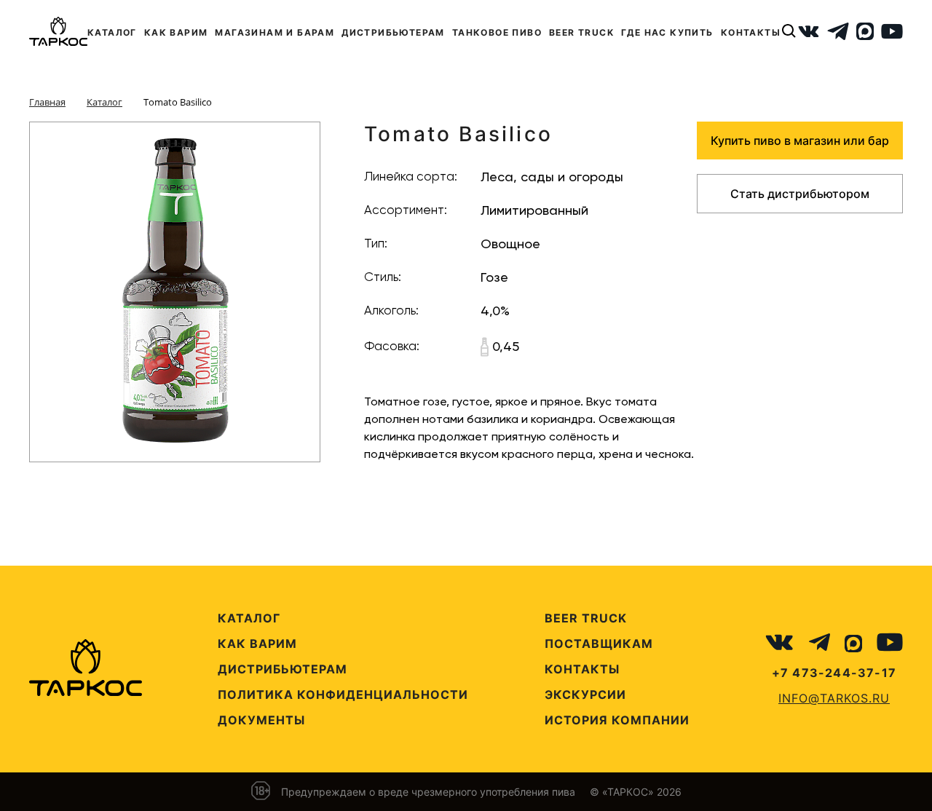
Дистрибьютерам (282, 669)
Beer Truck (586, 618)
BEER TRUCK (581, 32)
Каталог (249, 618)
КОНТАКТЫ (751, 32)
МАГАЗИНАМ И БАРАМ (274, 32)
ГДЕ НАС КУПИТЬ (667, 32)
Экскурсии (585, 694)
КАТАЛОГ (112, 32)
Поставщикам (599, 643)
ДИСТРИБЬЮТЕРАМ (393, 32)
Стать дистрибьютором (799, 193)
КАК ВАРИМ (176, 32)
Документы (261, 720)
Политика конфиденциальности (343, 694)
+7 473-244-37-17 (834, 672)
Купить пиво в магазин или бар (800, 140)
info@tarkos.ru (834, 698)
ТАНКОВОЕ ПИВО (497, 32)
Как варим (257, 643)
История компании (617, 720)
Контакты (582, 669)
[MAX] (865, 31)
